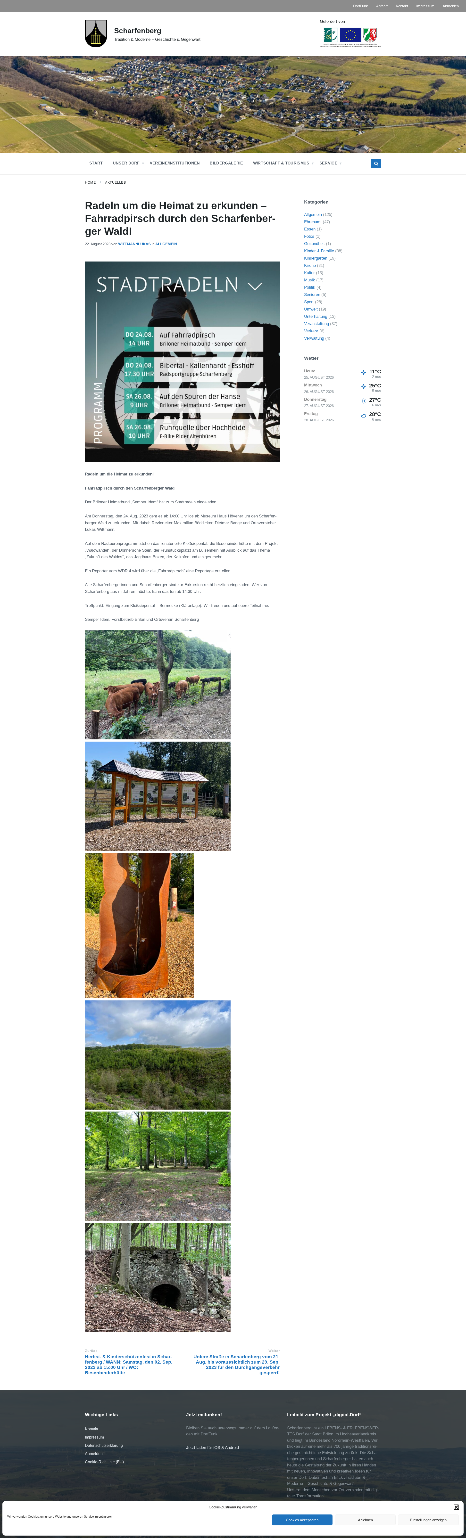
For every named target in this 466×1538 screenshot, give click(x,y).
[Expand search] (376, 163)
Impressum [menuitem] (425, 6)
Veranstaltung (316, 323)
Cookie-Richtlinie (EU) (104, 1462)
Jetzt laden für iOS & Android (212, 1447)
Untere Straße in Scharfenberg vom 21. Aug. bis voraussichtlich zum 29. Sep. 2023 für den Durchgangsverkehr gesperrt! (236, 1364)
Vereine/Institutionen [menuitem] (175, 163)
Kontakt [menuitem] (402, 6)
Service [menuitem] (328, 163)
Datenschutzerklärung (104, 1445)
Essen (310, 229)
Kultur (309, 272)
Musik (309, 280)
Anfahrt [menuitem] (382, 6)
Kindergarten (315, 258)
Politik (309, 287)
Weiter (274, 1351)
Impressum (94, 1437)
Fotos (309, 236)
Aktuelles (115, 182)
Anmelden (94, 1454)
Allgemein (166, 244)
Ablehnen (365, 1520)
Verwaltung (314, 338)
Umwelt (311, 309)
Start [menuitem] (96, 163)
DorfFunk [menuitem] (360, 6)
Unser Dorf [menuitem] (126, 163)
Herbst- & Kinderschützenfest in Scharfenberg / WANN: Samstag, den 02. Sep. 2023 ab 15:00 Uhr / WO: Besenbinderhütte (128, 1364)
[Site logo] (96, 46)
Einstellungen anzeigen (428, 1520)
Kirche (310, 265)
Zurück (91, 1351)
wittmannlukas (134, 244)
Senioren (312, 294)
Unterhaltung (315, 316)
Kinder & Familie (319, 251)
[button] (456, 1507)
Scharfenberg (137, 31)
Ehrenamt (313, 222)
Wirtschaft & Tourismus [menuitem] (281, 163)
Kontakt (91, 1429)
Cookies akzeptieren (302, 1520)
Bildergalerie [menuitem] (226, 163)
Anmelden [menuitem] (451, 6)
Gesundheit (314, 243)
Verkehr (311, 331)
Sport (309, 302)
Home (90, 182)
